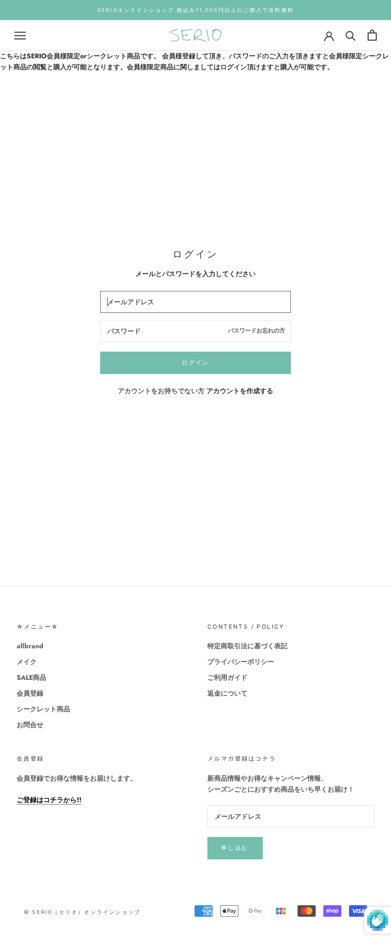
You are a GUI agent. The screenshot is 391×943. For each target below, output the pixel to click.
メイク (27, 661)
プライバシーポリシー (240, 661)
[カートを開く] (372, 35)
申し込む (235, 847)
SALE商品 (31, 677)
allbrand (30, 646)
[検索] (351, 35)
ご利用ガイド (227, 677)
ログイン (195, 362)
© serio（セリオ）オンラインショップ (82, 912)
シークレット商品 (43, 709)
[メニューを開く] (20, 35)
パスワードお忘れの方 (256, 330)
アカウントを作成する (239, 391)
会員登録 (30, 693)
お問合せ (30, 724)
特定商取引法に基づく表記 (247, 646)
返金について (227, 693)
